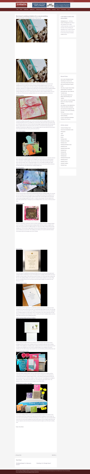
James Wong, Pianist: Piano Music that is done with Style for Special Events (67, 84)
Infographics (63, 131)
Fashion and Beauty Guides (34, 1)
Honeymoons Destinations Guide (67, 129)
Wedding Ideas (63, 155)
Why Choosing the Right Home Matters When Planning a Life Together (66, 96)
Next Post (54, 455)
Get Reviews (54, 9)
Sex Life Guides (59, 1)
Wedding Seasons (64, 159)
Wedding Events (64, 146)
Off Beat (62, 135)
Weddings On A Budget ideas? (43, 463)
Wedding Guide (64, 153)
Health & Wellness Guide (42, 1)
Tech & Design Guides (65, 1)
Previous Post (18, 455)
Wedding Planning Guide (65, 157)
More (58, 9)
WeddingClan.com (64, 21)
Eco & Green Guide (27, 1)
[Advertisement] (35, 51)
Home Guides (48, 1)
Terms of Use (64, 470)
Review (62, 137)
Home (17, 9)
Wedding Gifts (63, 152)
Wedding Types (64, 165)
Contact (69, 9)
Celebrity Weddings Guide (66, 127)
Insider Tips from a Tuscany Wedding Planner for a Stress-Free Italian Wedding (68, 102)
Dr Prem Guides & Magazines (19, 1)
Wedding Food (48, 9)
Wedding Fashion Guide (65, 148)
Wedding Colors (32, 9)
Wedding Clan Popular (65, 140)
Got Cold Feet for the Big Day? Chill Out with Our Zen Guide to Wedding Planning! (67, 110)
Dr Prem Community (42, 470)
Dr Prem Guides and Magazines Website (23, 470)
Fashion (21, 9)
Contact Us (63, 34)
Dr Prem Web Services (58, 470)
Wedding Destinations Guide (40, 9)
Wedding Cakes (26, 9)
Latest (62, 133)
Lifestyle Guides (54, 1)
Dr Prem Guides (63, 9)
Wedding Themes (64, 161)
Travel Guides (71, 1)
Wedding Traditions (64, 163)
